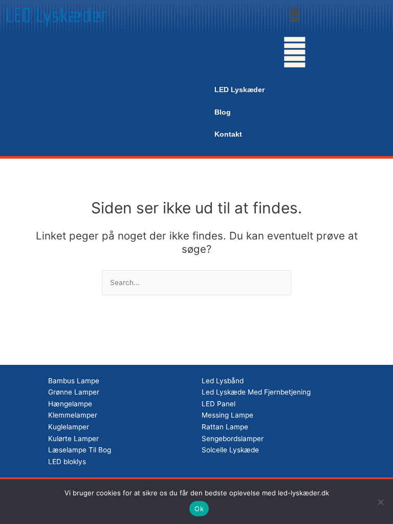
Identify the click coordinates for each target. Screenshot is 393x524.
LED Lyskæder (56, 15)
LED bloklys (67, 461)
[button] (294, 14)
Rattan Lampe (225, 427)
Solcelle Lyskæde (230, 450)
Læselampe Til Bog (79, 450)
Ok (199, 509)
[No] (380, 502)
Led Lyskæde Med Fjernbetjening (256, 392)
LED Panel (218, 404)
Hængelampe (70, 404)
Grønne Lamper (73, 392)
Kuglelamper (68, 427)
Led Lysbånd (223, 381)
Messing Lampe (227, 415)
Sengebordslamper (233, 438)
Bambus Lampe (73, 381)
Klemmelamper (72, 415)
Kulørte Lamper (73, 438)
